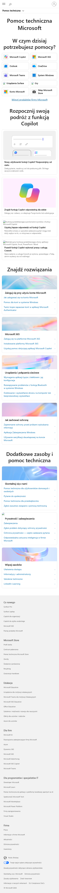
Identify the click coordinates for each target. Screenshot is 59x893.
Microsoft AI (8, 735)
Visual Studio (8, 816)
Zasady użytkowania (11, 878)
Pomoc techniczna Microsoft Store (16, 654)
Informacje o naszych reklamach (15, 883)
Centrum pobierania (11, 649)
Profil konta (8, 644)
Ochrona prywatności (11, 844)
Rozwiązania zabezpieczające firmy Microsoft (20, 739)
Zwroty (6, 659)
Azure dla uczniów (10, 721)
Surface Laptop (9, 611)
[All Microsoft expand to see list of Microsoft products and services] (3, 4)
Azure (6, 744)
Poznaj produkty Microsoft (13, 631)
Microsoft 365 (9, 626)
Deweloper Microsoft (11, 782)
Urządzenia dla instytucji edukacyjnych (18, 692)
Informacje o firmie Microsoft (14, 834)
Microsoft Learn (9, 787)
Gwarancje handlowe (11, 673)
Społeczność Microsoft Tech (14, 797)
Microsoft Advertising (11, 759)
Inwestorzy (7, 849)
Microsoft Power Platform (13, 806)
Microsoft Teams (10, 768)
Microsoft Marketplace (12, 801)
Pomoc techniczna (11, 10)
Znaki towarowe (26, 878)
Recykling (7, 669)
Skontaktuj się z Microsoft (13, 874)
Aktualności (8, 839)
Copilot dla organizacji (12, 616)
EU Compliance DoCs (36, 883)
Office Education (10, 706)
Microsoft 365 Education (12, 702)
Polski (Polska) (13, 857)
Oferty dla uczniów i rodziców (14, 716)
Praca (6, 830)
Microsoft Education (11, 687)
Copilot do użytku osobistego (14, 621)
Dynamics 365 (9, 749)
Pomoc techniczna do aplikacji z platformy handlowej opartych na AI (28, 792)
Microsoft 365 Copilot (12, 764)
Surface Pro (8, 607)
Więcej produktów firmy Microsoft (30, 99)
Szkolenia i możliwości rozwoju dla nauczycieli (20, 711)
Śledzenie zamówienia (12, 664)
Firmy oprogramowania (12, 811)
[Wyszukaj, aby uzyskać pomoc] (10, 4)
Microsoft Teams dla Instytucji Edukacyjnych (20, 697)
